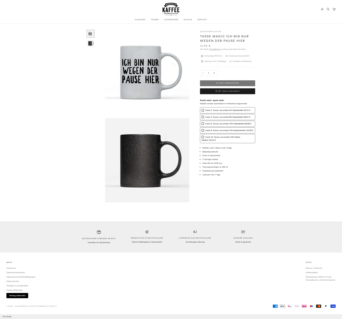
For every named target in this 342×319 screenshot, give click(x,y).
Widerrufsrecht (12, 281)
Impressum (11, 268)
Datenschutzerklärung (15, 272)
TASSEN (155, 20)
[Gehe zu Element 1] (90, 33)
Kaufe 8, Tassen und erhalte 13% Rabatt (222, 130)
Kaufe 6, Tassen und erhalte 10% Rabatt (222, 123)
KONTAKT (202, 20)
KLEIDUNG (140, 20)
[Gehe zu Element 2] (90, 43)
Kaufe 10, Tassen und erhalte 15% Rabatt (222, 137)
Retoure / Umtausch (314, 268)
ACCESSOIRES (171, 20)
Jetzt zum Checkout (227, 91)
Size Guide (7, 316)
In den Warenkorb (227, 83)
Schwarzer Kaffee (210, 32)
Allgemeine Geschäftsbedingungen (20, 277)
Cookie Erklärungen (14, 290)
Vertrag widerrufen (17, 295)
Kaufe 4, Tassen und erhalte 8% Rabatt (221, 117)
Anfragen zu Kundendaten (17, 285)
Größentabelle (312, 272)
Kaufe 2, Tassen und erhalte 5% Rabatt (221, 110)
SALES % (188, 20)
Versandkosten (215, 49)
